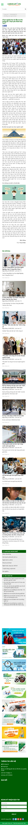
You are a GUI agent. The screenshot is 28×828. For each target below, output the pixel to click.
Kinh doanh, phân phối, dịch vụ (10, 557)
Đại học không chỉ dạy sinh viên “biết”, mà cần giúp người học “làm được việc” (14, 387)
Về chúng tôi (5, 764)
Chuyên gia (5, 766)
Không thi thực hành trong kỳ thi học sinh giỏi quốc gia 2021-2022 (14, 579)
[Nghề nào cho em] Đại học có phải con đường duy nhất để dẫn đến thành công (14, 604)
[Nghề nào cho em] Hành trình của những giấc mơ (14, 600)
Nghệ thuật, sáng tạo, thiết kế (10, 565)
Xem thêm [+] (5, 277)
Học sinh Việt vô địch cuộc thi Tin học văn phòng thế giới (14, 583)
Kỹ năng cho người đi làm (10, 16)
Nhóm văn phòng (7, 554)
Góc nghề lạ (5, 571)
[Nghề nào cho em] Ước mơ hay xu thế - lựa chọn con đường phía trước (14, 596)
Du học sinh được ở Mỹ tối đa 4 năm (13, 415)
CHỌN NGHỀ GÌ (13, 14)
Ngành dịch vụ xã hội (8, 560)
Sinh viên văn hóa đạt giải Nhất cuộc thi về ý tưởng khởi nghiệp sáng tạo (14, 586)
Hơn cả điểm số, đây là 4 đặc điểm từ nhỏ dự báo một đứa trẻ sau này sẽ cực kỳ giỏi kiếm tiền (14, 502)
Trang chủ (6, 14)
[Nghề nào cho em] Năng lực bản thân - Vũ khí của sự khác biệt (14, 590)
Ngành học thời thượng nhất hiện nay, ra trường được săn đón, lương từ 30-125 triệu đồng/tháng (13, 534)
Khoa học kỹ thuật (7, 562)
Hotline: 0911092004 (7, 775)
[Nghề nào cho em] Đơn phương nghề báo (14, 593)
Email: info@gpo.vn (7, 772)
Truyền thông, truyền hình (9, 568)
